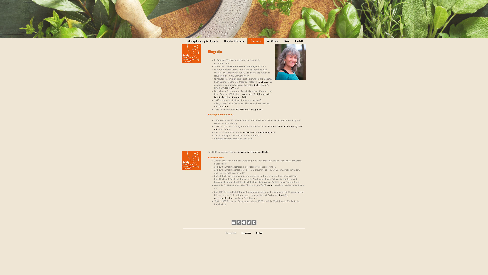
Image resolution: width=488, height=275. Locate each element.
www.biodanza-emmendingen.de (259, 132)
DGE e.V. (229, 88)
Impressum (246, 233)
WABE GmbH (267, 185)
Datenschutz (230, 233)
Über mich (256, 41)
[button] (234, 222)
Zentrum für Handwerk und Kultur (253, 152)
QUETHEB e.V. (261, 85)
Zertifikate (272, 41)
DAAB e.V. (223, 106)
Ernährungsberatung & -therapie (201, 41)
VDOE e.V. (263, 82)
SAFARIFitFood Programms (249, 109)
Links (286, 41)
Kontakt (299, 41)
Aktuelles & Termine (234, 41)
